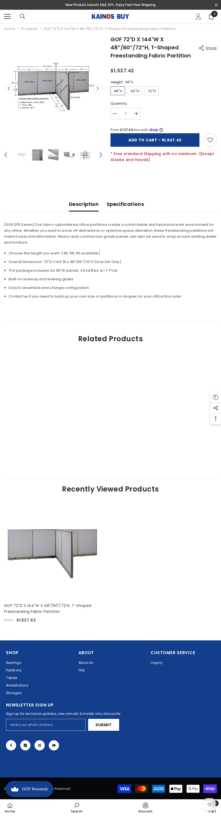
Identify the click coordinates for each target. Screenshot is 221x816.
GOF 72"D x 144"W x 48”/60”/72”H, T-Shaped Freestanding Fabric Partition (47, 608)
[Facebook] (11, 745)
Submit (103, 725)
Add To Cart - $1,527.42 (155, 140)
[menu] (7, 16)
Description (84, 204)
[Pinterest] (39, 745)
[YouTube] (54, 745)
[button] (8, 88)
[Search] (22, 16)
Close (216, 5)
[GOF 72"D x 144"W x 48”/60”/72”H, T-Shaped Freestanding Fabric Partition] (52, 550)
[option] (53, 88)
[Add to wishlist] (210, 140)
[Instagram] (25, 745)
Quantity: (119, 103)
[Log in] (198, 16)
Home (9, 28)
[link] (38, 449)
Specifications (125, 204)
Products (29, 28)
